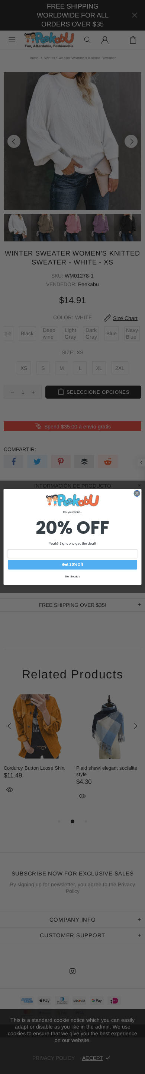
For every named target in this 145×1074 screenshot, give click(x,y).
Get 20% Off (72, 564)
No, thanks (72, 576)
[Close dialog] (137, 493)
